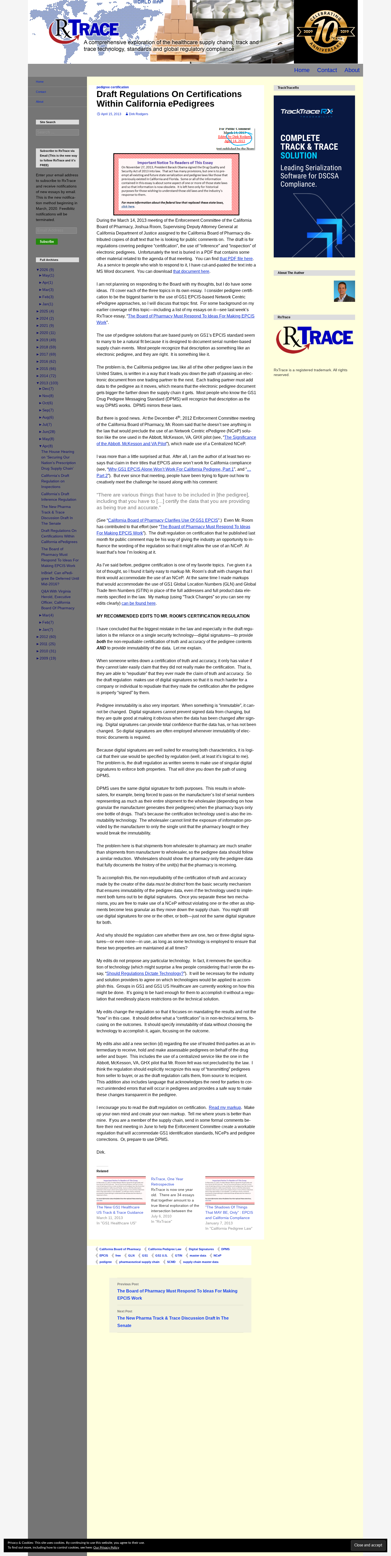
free (118, 1255)
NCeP (217, 1255)
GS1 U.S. (161, 1255)
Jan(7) (46, 629)
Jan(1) (46, 304)
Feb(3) (46, 297)
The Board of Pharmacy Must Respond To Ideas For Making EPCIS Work (177, 1291)
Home (302, 70)
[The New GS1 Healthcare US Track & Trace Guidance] (121, 1190)
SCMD (171, 1261)
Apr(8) (46, 446)
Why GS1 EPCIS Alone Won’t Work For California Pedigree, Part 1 (171, 469)
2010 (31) (46, 651)
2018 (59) (46, 347)
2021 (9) (45, 325)
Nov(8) (46, 396)
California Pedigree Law (164, 1249)
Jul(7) (45, 424)
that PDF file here (236, 258)
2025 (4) (45, 311)
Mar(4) (46, 615)
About (352, 70)
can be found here (139, 603)
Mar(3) (46, 289)
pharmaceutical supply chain (139, 1261)
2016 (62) (46, 361)
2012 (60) (46, 637)
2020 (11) (46, 333)
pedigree (105, 1261)
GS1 (145, 1255)
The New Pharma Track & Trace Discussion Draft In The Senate (173, 1318)
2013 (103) (47, 383)
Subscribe (47, 241)
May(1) (46, 275)
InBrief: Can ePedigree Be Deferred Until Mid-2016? (60, 578)
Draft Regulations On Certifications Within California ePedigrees (59, 536)
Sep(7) (46, 410)
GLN (131, 1255)
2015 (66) (46, 368)
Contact (327, 70)
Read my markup (225, 1107)
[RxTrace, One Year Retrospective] (178, 1200)
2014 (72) (46, 376)
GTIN (178, 1255)
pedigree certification (113, 87)
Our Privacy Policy (106, 1547)
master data (198, 1255)
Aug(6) (46, 417)
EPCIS (103, 1255)
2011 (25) (46, 644)
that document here (191, 271)
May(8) (46, 439)
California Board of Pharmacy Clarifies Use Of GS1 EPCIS (163, 520)
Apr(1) (46, 282)
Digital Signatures (201, 1249)
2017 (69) (46, 354)
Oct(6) (46, 403)
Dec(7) (46, 388)
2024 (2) (45, 318)
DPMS (225, 1249)
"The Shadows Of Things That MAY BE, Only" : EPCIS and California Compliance (229, 1212)
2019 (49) (46, 340)
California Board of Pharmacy (120, 1249)
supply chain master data (200, 1261)
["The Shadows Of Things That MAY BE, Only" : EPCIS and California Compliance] (230, 1190)
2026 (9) (45, 270)
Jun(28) (47, 431)
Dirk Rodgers (138, 114)
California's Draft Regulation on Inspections (55, 481)
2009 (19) (46, 658)
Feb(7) (46, 622)
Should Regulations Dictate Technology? (145, 973)
